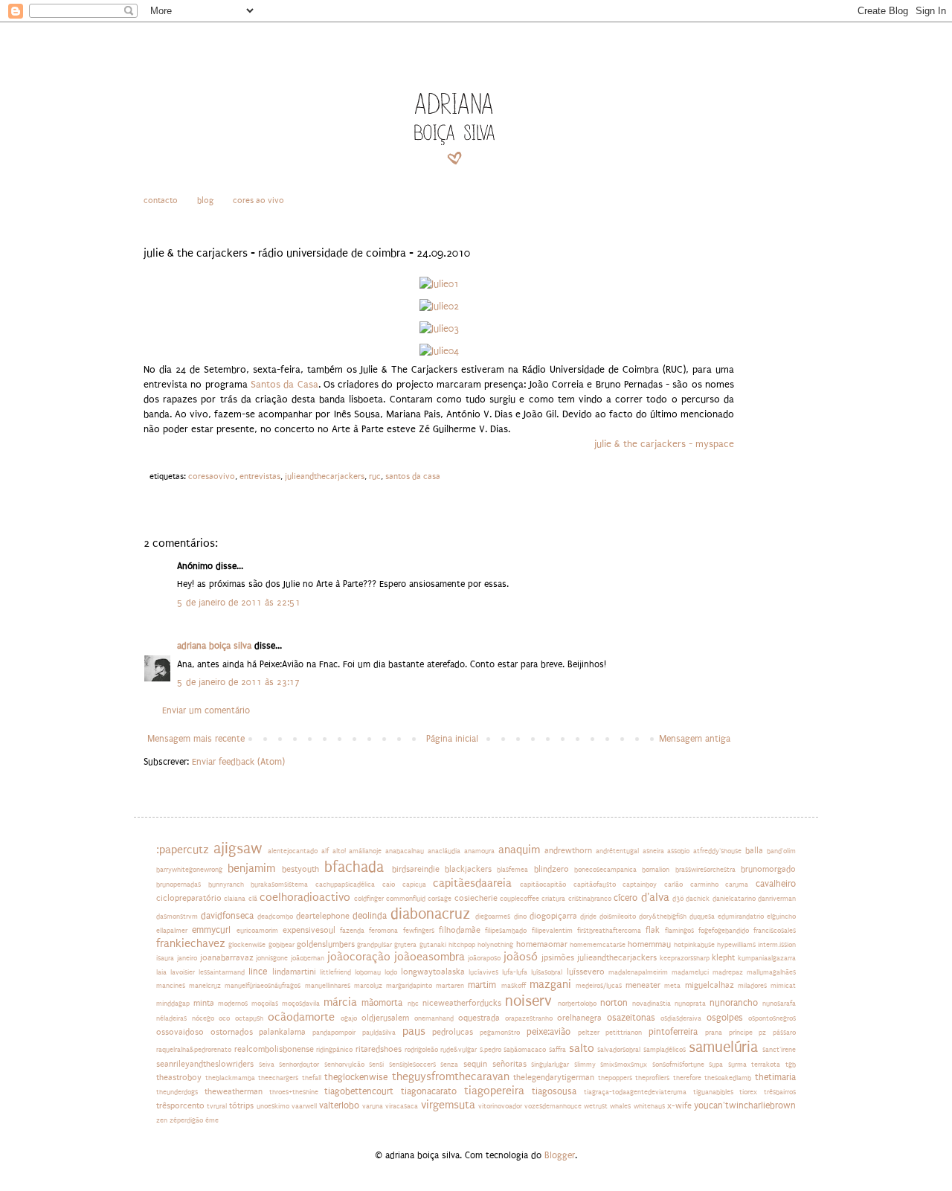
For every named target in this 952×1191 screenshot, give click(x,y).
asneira (653, 851)
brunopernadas (178, 884)
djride (588, 916)
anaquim (519, 850)
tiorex (748, 1092)
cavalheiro (776, 884)
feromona (383, 930)
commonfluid (405, 898)
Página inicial (452, 738)
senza (449, 1064)
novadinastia (651, 1003)
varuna (372, 1106)
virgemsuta (448, 1105)
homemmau (649, 944)
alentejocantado (293, 851)
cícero (625, 898)
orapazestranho (529, 1018)
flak (653, 930)
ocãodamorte (301, 1017)
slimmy (585, 1064)
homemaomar (541, 944)
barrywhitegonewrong (189, 869)
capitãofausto (594, 884)
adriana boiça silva (214, 646)
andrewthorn (568, 850)
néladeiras (171, 1018)
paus (413, 1031)
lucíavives (483, 972)
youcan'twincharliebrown (745, 1105)
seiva (266, 1064)
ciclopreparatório (189, 898)
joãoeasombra (429, 957)
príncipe (741, 1032)
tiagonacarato (429, 1091)
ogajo (349, 1018)
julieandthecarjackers (324, 476)
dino (520, 916)
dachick (698, 898)
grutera (405, 944)
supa (716, 1064)
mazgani (550, 984)
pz (762, 1032)
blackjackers (468, 869)
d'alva (655, 897)
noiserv (528, 1000)
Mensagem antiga (694, 738)
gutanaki (432, 944)
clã (252, 898)
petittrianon (623, 1032)
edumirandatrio (741, 916)
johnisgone (272, 958)
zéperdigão (186, 1120)
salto (581, 1048)
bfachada (354, 867)
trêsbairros (780, 1092)
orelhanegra (579, 1018)
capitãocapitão (543, 884)
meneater (642, 985)
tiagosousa (554, 1091)
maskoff (513, 985)
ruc (375, 476)
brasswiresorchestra (705, 869)
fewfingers (418, 930)
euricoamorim (257, 930)
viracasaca (401, 1106)
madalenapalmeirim (638, 972)
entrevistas (259, 476)
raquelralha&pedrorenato (193, 1049)
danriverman (777, 898)
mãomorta (381, 1003)
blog (205, 200)
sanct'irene (779, 1049)
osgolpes (725, 1017)
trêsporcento (180, 1106)
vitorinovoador (500, 1106)
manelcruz (205, 985)
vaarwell (304, 1106)
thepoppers (615, 1077)
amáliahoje (365, 851)
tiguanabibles (713, 1092)
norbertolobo (577, 1003)
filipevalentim (552, 930)
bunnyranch (226, 884)
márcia (340, 1002)
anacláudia (444, 851)
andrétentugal (617, 851)
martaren (450, 985)
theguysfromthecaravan (450, 1076)
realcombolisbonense (274, 1049)
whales (620, 1106)
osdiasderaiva (680, 1018)
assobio (678, 851)
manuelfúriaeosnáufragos (262, 985)
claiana (234, 898)
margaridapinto (409, 985)
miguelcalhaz (709, 985)
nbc (413, 1003)
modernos (233, 1003)
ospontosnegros (772, 1018)
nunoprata (690, 1003)
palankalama (282, 1032)
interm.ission (777, 944)
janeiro (187, 958)
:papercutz (182, 850)
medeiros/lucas (599, 985)
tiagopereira (494, 1091)
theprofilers (652, 1077)
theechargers (278, 1077)
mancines (170, 985)
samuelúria (723, 1047)
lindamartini (294, 972)
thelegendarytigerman (553, 1077)
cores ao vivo (258, 200)
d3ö (678, 898)
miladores (752, 985)
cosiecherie (476, 898)
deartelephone (323, 916)
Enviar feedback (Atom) (238, 762)
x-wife (679, 1106)
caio (388, 884)
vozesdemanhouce (553, 1106)
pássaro (784, 1032)
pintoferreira (673, 1032)
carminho (704, 884)
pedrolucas (452, 1032)
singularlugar (550, 1064)
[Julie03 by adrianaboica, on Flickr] (439, 329)
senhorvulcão (344, 1064)
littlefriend (335, 972)
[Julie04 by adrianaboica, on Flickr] (439, 351)
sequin (475, 1064)
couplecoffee (519, 898)
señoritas (509, 1064)
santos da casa (412, 476)
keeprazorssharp (685, 958)
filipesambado (506, 930)
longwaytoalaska (433, 972)
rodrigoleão (421, 1049)
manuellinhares (327, 985)
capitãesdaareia (472, 883)
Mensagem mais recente (196, 738)
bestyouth (300, 869)
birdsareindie (416, 869)
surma (737, 1064)
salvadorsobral (618, 1049)
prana (713, 1032)
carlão (673, 884)
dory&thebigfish (662, 916)
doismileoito (617, 916)
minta (203, 1003)
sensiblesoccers (412, 1064)
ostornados (231, 1032)
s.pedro (490, 1049)
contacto (161, 200)
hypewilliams (736, 944)
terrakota (765, 1064)
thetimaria (775, 1077)
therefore (687, 1077)
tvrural (217, 1106)
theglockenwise (355, 1077)
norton (614, 1003)
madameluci (690, 972)
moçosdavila (301, 1003)
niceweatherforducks (461, 1003)
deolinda (370, 916)
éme (212, 1120)
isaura (165, 958)
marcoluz (368, 985)
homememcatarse (597, 944)
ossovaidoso (180, 1032)
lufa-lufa (514, 972)
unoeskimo (273, 1106)
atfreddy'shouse (717, 851)
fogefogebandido (723, 930)
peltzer (588, 1032)
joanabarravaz (227, 958)
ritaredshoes (379, 1049)
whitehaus (649, 1106)
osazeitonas (631, 1017)
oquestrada (479, 1018)
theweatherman (234, 1092)
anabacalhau (404, 851)
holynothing (495, 944)
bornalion (655, 869)
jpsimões (557, 958)
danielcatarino (734, 898)
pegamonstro (500, 1032)
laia (161, 972)
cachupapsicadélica (345, 884)
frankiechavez (190, 943)
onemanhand (434, 1018)
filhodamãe (459, 930)
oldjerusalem (385, 1018)
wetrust (596, 1106)
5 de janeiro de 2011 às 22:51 (238, 602)
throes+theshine (293, 1092)
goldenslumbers (326, 944)
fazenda (352, 930)
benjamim (251, 868)
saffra (557, 1049)
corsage (439, 898)
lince (257, 971)
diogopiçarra (553, 916)
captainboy (640, 884)
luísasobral (546, 972)
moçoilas (264, 1003)
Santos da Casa (284, 385)
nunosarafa (779, 1003)
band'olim (781, 851)
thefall (311, 1077)
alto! (339, 851)
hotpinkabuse (694, 944)
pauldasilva (379, 1032)
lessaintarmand (222, 972)
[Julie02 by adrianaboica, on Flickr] (439, 306)
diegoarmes (492, 916)
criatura (553, 898)
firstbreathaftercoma (609, 930)
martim (482, 985)
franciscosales (774, 930)
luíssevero (586, 972)
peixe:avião (548, 1032)
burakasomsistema (279, 884)
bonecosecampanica (605, 869)
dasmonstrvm (177, 916)
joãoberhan (307, 958)
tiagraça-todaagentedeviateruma (635, 1092)
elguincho (781, 916)
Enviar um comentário (206, 710)
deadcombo (275, 916)
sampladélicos (664, 1049)
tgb (790, 1064)
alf (325, 851)
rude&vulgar (458, 1049)
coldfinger (369, 898)
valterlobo (339, 1105)
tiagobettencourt (358, 1091)
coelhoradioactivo (305, 897)
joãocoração (358, 957)
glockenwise (247, 944)
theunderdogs (177, 1092)
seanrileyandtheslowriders (205, 1064)
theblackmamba (230, 1077)
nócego (203, 1018)
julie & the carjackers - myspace (664, 444)
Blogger (559, 1155)
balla (754, 850)
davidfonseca (227, 916)
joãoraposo (484, 958)
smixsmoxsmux (623, 1064)
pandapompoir (334, 1032)
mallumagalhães (771, 972)
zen (161, 1120)
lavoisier (182, 972)
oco (224, 1018)
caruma (736, 884)
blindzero (551, 869)
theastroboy (179, 1077)
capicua (414, 884)
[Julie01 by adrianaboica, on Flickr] (439, 284)
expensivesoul (309, 930)
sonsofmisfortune (678, 1064)
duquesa (702, 916)
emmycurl (211, 930)
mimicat (783, 985)
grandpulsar (374, 944)
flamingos (679, 930)
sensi (376, 1064)
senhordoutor (299, 1064)
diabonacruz (430, 913)
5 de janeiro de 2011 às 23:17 (238, 682)
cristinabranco (589, 898)
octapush (249, 1018)
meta (672, 985)
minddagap (173, 1003)
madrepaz (728, 972)
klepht (723, 958)
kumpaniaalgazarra (767, 958)
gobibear (281, 944)
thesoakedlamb (727, 1077)
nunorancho (734, 1003)
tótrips (241, 1106)
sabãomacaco (525, 1049)
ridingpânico (334, 1049)
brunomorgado (768, 869)
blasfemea (512, 869)
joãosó (521, 957)
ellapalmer (171, 930)
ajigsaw (237, 848)
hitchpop (461, 944)
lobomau (368, 972)
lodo (391, 972)
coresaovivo (211, 476)
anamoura (479, 851)
